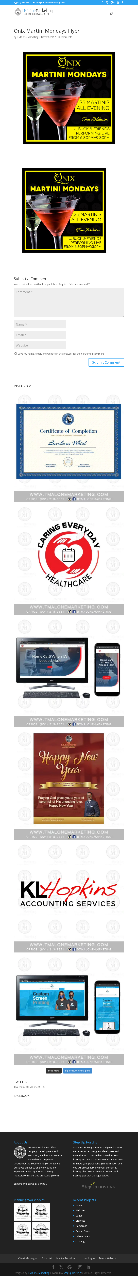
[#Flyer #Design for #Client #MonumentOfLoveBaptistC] (69, 784)
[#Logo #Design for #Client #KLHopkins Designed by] (69, 897)
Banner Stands (84, 1231)
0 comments (65, 37)
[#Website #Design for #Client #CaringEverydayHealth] (69, 671)
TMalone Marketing (27, 37)
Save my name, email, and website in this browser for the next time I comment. (61, 353)
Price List (47, 1258)
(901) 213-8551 (23, 2)
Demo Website (107, 1258)
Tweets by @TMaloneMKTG (29, 1087)
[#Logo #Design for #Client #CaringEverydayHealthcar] (69, 559)
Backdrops (81, 1225)
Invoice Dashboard (67, 1258)
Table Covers (83, 1236)
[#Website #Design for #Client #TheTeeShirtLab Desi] (69, 1009)
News (79, 1205)
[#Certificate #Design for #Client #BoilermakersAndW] (69, 446)
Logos (79, 1215)
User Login (88, 1258)
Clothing (80, 1241)
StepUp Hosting (72, 1272)
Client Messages (27, 1258)
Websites (80, 1210)
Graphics (80, 1220)
